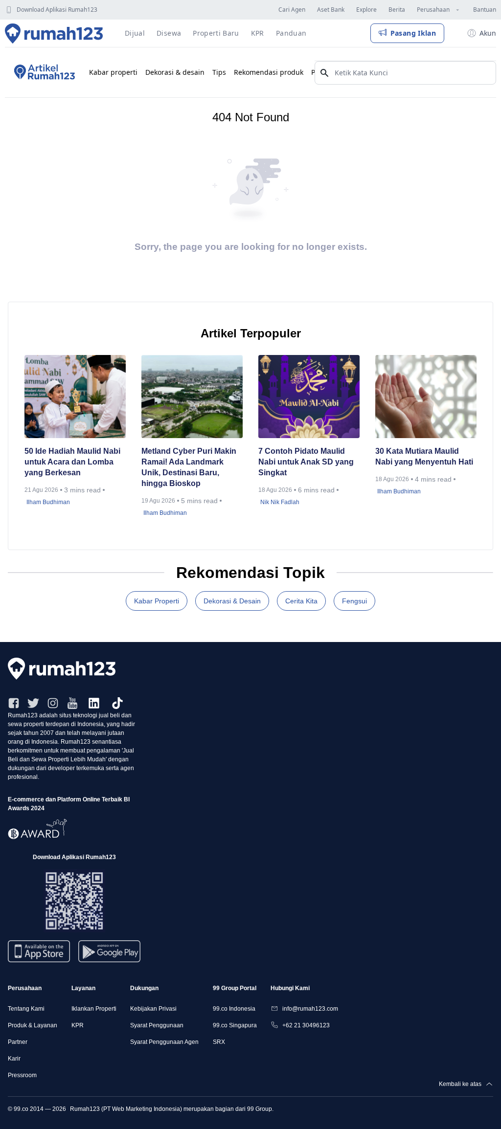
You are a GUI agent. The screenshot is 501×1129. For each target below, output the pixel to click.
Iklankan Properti (93, 1008)
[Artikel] (43, 72)
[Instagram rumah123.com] (53, 703)
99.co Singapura (235, 1025)
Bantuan (484, 9)
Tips (219, 72)
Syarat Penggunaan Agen (164, 1042)
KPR (77, 1025)
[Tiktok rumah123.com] (117, 703)
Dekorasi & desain (175, 72)
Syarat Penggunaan (156, 1025)
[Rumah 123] (54, 33)
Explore (366, 9)
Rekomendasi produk (268, 72)
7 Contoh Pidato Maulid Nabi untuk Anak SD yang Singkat (306, 462)
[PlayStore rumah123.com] (109, 955)
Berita (396, 9)
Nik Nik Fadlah (279, 502)
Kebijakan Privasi (153, 1008)
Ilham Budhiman (48, 502)
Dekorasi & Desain (232, 601)
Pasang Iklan (413, 33)
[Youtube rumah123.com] (72, 703)
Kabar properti (113, 72)
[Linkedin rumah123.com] (94, 703)
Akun (487, 33)
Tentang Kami (26, 1008)
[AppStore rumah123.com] (39, 951)
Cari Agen (291, 9)
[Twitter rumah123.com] (33, 703)
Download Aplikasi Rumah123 (57, 9)
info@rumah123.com (310, 1008)
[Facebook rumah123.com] (14, 703)
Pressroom (22, 1075)
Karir (14, 1058)
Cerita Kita (301, 601)
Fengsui (354, 601)
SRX (219, 1042)
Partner (17, 1042)
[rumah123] (250, 669)
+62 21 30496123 (306, 1025)
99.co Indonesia (234, 1008)
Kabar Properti (156, 601)
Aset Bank (330, 9)
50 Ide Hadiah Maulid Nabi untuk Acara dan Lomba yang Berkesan (72, 462)
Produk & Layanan (32, 1025)
